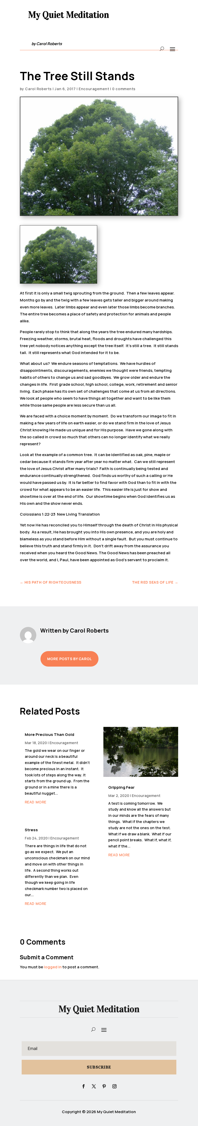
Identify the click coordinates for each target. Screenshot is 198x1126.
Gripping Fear (121, 787)
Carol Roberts (38, 88)
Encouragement (94, 88)
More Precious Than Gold (49, 734)
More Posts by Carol (69, 658)
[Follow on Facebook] (83, 1086)
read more (35, 802)
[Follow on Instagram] (114, 1086)
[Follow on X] (94, 1086)
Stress (31, 830)
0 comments (124, 88)
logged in (53, 967)
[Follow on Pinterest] (104, 1086)
